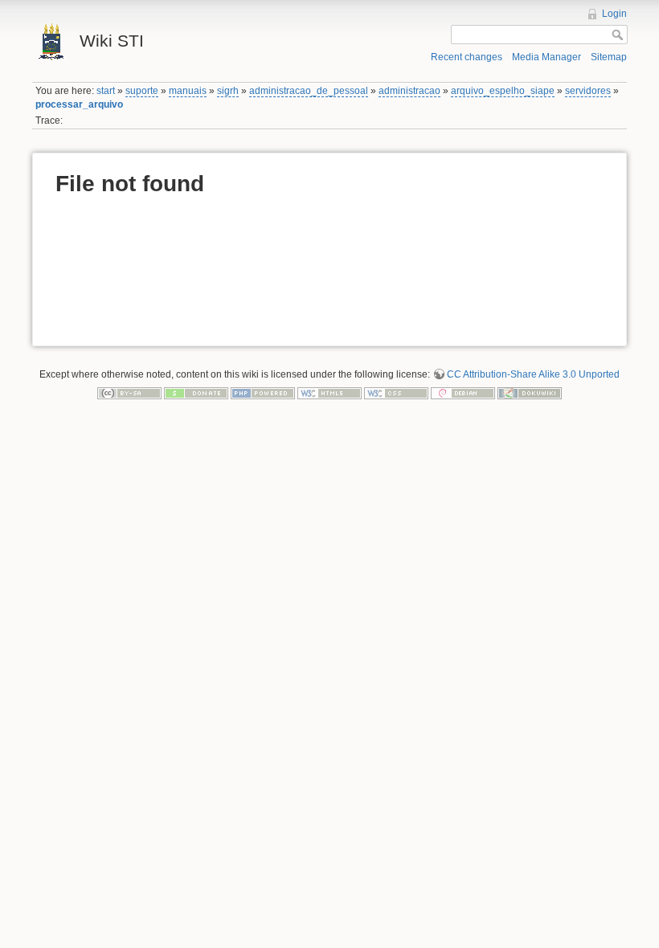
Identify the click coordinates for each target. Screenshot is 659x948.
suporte (141, 90)
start (105, 90)
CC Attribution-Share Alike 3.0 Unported (533, 374)
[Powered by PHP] (263, 392)
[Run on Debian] (463, 392)
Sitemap (609, 57)
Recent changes (466, 57)
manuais (188, 90)
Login (614, 13)
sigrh (228, 90)
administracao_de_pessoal (308, 90)
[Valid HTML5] (329, 392)
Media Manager (546, 57)
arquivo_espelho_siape (503, 90)
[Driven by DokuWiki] (529, 392)
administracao (409, 90)
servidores (588, 90)
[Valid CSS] (396, 392)
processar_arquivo (79, 104)
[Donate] (196, 392)
